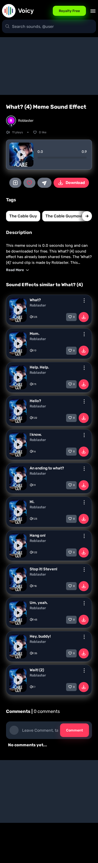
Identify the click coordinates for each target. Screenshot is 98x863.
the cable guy (23, 216)
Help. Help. (39, 367)
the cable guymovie (64, 216)
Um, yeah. (39, 603)
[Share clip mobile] (44, 183)
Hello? (35, 401)
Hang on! (37, 535)
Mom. (34, 334)
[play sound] (21, 154)
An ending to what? (47, 468)
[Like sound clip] (29, 183)
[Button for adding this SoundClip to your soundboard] (15, 183)
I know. (36, 435)
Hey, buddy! (40, 636)
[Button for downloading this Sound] (84, 317)
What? (35, 300)
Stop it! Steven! (43, 569)
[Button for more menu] (84, 300)
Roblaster (38, 305)
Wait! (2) (37, 670)
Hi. (32, 502)
